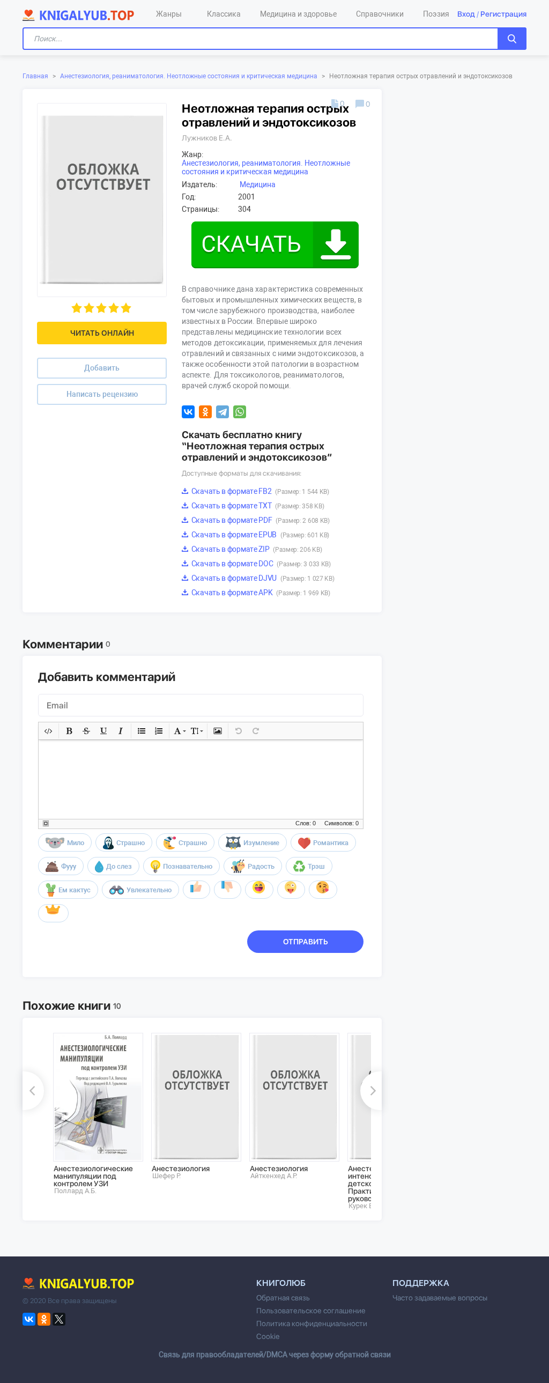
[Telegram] (222, 411)
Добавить (102, 368)
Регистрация (503, 14)
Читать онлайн (102, 333)
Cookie (267, 1336)
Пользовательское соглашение (311, 1310)
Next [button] (371, 1090)
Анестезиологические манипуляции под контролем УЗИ (93, 1176)
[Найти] (512, 38)
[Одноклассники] (205, 411)
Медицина (258, 184)
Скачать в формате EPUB (259, 534)
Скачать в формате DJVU (262, 578)
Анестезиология (181, 1168)
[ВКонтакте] (188, 411)
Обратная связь (283, 1297)
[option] (94, 1114)
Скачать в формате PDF (260, 520)
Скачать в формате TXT (257, 505)
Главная (35, 76)
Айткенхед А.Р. (273, 1176)
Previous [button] (33, 1090)
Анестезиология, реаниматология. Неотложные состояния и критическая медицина (188, 76)
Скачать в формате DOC (260, 563)
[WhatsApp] (239, 411)
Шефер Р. (166, 1176)
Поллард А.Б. (75, 1191)
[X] (59, 1319)
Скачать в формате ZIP (256, 549)
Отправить (305, 941)
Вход (466, 14)
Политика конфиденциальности (311, 1323)
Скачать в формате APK (260, 592)
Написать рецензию (102, 394)
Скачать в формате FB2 (259, 491)
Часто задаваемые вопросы (439, 1297)
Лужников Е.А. (207, 138)
